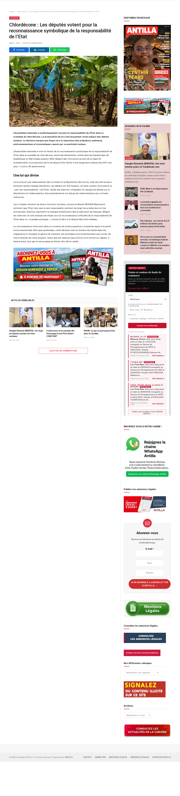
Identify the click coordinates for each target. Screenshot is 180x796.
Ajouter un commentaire (63, 351)
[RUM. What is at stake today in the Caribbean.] (131, 192)
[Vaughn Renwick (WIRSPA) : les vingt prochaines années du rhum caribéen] (26, 317)
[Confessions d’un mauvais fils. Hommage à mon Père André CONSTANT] (63, 317)
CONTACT (87, 757)
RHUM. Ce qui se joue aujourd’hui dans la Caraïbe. (99, 332)
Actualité (14, 18)
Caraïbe (129, 158)
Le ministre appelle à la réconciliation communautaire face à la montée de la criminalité (154, 206)
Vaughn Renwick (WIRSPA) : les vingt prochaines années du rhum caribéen (26, 333)
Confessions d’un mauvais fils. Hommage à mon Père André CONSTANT (60, 333)
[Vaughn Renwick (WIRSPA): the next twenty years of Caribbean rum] (147, 146)
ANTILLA (69, 757)
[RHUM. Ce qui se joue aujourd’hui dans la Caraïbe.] (100, 317)
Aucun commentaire (33, 43)
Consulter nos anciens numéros (142, 653)
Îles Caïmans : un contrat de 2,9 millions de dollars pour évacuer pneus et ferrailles (154, 224)
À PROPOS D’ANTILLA (161, 757)
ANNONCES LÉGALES (139, 757)
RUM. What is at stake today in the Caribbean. (154, 190)
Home (11, 12)
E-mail (150, 549)
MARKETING (100, 757)
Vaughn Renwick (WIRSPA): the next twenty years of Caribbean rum (145, 165)
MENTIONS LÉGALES (118, 757)
